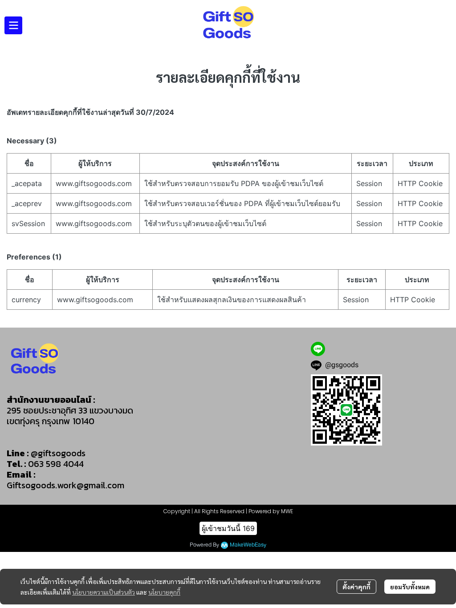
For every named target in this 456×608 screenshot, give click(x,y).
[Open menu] (13, 25)
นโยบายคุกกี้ (164, 592)
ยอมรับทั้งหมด (410, 587)
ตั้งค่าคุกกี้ (356, 587)
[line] (318, 349)
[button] (445, 25)
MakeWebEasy (248, 545)
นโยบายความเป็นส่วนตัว (103, 592)
